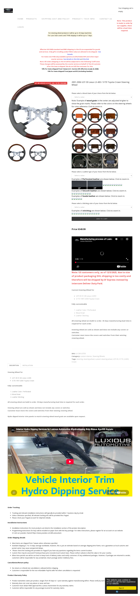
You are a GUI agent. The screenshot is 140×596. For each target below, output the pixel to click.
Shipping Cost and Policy (56, 19)
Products (31, 19)
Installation (28, 365)
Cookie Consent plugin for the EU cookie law (121, 592)
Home (20, 19)
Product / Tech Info (83, 19)
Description (14, 365)
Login (21, 27)
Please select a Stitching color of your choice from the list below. (94, 203)
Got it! (121, 588)
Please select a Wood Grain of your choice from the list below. (94, 93)
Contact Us (106, 19)
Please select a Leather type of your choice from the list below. (94, 172)
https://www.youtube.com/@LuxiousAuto (46, 533)
